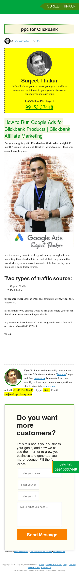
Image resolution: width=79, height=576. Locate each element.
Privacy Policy (20, 570)
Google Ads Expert (54, 564)
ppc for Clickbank (59, 551)
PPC (38, 40)
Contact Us (46, 567)
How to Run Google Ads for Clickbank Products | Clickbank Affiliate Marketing (37, 128)
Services (61, 374)
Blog (65, 564)
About (41, 564)
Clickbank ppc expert (21, 551)
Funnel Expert (34, 567)
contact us (39, 378)
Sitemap (61, 570)
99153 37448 (39, 106)
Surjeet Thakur (39, 9)
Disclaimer (51, 570)
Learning (72, 564)
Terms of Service (36, 570)
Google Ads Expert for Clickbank (41, 551)
